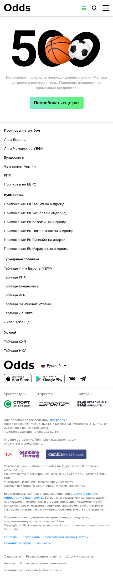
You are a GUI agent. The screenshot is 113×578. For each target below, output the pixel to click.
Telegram (83, 378)
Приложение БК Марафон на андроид (36, 248)
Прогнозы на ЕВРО (20, 184)
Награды (92, 404)
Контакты (11, 537)
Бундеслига (14, 157)
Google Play (49, 378)
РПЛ (7, 175)
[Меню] (105, 8)
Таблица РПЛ (15, 277)
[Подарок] (84, 8)
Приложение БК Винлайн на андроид (36, 240)
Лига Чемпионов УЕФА (23, 148)
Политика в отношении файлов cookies (32, 570)
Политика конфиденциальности (27, 543)
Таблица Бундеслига (21, 286)
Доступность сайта (80, 557)
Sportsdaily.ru (17, 404)
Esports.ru (54, 404)
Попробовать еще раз (56, 103)
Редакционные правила (43, 557)
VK (72, 378)
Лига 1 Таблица (16, 322)
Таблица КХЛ (15, 341)
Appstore (18, 378)
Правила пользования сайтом (67, 537)
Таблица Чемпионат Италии (27, 304)
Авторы (9, 563)
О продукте (12, 557)
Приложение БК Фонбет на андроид (35, 213)
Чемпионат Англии (20, 166)
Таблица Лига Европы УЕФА (28, 268)
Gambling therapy (30, 454)
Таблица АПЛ (15, 295)
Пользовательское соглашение (43, 563)
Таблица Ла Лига (18, 313)
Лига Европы (15, 139)
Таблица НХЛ (15, 350)
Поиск (94, 8)
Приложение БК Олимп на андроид (34, 204)
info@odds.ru (59, 420)
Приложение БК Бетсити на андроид (35, 222)
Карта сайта (31, 537)
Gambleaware (66, 454)
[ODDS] (17, 8)
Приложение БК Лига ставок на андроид (38, 231)
